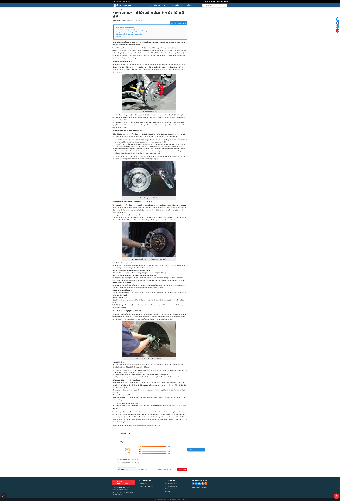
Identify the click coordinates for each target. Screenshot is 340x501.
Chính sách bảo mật (171, 486)
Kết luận (118, 36)
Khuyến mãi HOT (127, 1)
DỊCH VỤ (166, 5)
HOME (150, 5)
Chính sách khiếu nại (171, 489)
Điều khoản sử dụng (171, 483)
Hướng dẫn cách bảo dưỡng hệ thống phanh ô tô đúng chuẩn (134, 32)
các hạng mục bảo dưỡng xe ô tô (140, 425)
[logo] (124, 5)
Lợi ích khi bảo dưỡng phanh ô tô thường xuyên (130, 30)
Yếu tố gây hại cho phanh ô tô (125, 28)
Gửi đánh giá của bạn (196, 450)
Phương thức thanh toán (146, 486)
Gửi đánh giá (182, 469)
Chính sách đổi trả (116, 1)
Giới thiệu (168, 491)
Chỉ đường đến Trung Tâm (199, 487)
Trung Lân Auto (117, 419)
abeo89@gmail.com (122, 489)
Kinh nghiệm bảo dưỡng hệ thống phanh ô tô (129, 34)
